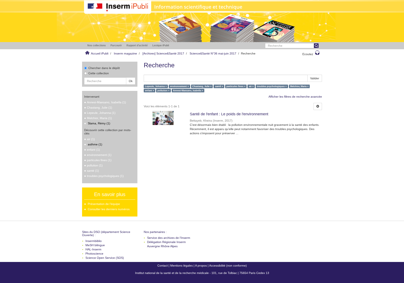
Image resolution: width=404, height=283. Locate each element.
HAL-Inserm (93, 249)
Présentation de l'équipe (104, 204)
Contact (162, 265)
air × (251, 86)
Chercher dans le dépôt (104, 68)
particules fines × (235, 86)
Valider (314, 78)
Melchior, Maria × (299, 86)
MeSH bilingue (95, 245)
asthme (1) (95, 144)
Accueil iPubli (99, 53)
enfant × (149, 90)
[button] (96, 45)
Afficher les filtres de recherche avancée (295, 96)
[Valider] (316, 45)
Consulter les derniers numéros (109, 209)
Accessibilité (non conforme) (228, 265)
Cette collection (98, 73)
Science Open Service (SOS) (104, 257)
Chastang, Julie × (201, 86)
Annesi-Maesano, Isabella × (188, 90)
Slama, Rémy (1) (99, 123)
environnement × (179, 86)
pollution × (163, 90)
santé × (219, 86)
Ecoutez (307, 54)
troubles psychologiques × (272, 86)
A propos (201, 265)
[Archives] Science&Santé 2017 (163, 53)
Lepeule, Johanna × (156, 86)
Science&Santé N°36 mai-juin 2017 (213, 53)
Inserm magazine (125, 53)
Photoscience (94, 253)
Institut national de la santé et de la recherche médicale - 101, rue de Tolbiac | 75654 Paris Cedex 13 (202, 273)
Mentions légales (181, 265)
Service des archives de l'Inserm (168, 237)
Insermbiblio (93, 241)
